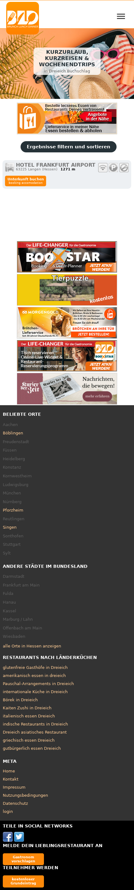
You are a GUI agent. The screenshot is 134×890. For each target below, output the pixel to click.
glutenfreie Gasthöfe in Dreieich (35, 667)
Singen (10, 527)
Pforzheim (13, 510)
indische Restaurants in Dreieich (35, 724)
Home (9, 771)
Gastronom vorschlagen (23, 859)
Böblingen (13, 433)
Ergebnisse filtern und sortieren (68, 147)
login (8, 811)
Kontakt (10, 779)
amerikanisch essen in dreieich (34, 675)
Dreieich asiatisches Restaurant (35, 732)
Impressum (14, 787)
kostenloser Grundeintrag (23, 881)
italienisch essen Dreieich (29, 716)
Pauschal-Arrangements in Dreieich (38, 683)
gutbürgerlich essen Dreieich (32, 748)
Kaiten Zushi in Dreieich (27, 708)
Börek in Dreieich (20, 700)
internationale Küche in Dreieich (35, 691)
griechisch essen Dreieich (29, 740)
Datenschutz (15, 803)
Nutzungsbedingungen (25, 795)
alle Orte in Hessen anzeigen (32, 646)
